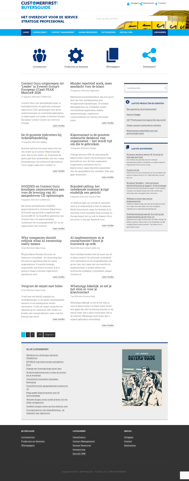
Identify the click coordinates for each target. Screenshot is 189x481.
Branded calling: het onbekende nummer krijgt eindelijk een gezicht (89, 189)
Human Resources (82, 445)
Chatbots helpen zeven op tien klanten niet (47, 406)
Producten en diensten (76, 66)
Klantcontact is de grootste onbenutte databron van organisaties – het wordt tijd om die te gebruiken (91, 139)
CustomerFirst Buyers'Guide (41, 5)
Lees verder (59, 125)
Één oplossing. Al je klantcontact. (142, 109)
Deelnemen (130, 445)
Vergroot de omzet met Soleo (41, 286)
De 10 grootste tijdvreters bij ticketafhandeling (41, 136)
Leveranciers (39, 66)
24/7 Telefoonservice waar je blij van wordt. (146, 120)
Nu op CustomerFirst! (37, 349)
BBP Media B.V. (86, 472)
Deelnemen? (149, 66)
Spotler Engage (133, 114)
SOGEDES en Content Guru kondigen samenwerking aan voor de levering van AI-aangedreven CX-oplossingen (42, 191)
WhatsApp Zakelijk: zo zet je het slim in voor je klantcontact (90, 289)
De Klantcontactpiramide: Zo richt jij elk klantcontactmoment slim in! (145, 215)
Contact (128, 441)
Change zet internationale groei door (44, 368)
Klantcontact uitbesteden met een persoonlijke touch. (142, 132)
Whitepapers (113, 66)
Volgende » (49, 335)
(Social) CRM (79, 453)
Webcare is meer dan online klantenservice (139, 200)
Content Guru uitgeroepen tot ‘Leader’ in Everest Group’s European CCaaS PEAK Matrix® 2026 (42, 88)
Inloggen (128, 437)
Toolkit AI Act (133, 170)
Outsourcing (79, 449)
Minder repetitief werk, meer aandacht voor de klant (91, 84)
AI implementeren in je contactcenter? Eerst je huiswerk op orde (87, 241)
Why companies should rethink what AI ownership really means (41, 241)
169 (39, 335)
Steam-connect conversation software (144, 125)
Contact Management (84, 441)
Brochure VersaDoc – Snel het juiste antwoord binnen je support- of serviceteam (146, 184)
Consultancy (79, 437)
